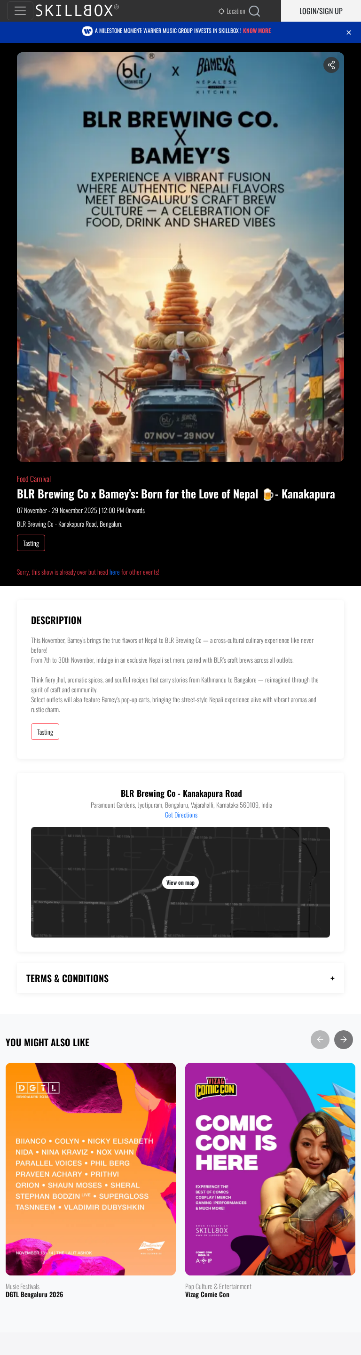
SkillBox (85, 10)
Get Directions (181, 814)
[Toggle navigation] (20, 10)
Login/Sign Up (321, 10)
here (115, 572)
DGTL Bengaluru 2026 (34, 1295)
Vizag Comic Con (207, 1295)
